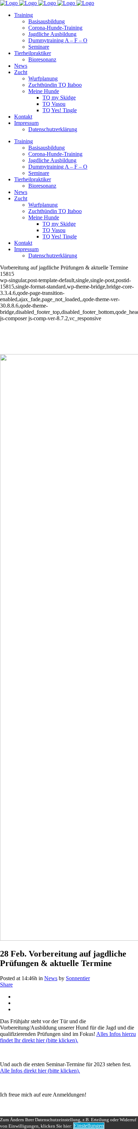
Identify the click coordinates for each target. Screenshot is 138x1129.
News (50, 978)
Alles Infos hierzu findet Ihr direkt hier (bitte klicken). (68, 1037)
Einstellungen (89, 1126)
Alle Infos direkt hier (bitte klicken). (40, 1071)
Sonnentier (78, 978)
